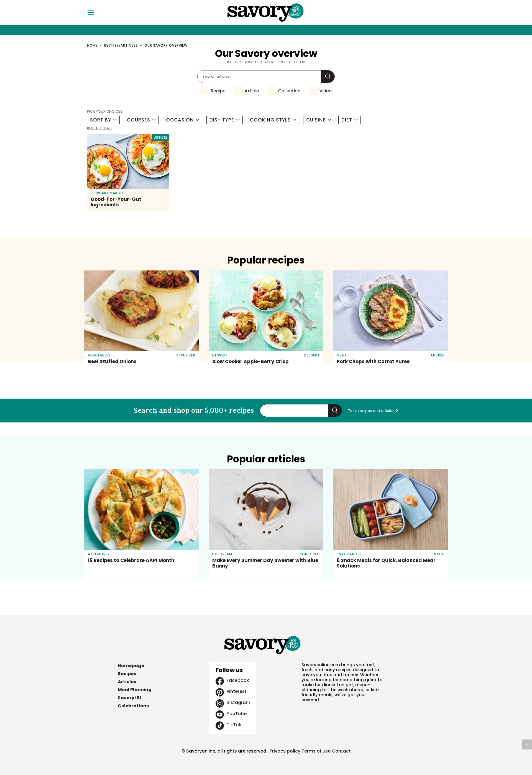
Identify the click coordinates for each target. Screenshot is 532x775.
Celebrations (133, 706)
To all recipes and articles (371, 410)
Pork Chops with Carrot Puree (373, 361)
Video (325, 91)
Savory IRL (130, 698)
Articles (127, 681)
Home (92, 45)
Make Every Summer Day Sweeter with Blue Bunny (265, 563)
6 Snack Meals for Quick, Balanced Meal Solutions (386, 563)
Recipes (127, 673)
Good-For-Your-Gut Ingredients (116, 202)
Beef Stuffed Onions (112, 361)
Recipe (218, 91)
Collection (289, 91)
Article (252, 91)
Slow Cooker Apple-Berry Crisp (250, 361)
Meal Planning (135, 690)
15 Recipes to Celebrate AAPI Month (131, 560)
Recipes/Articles (121, 45)
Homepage (131, 665)
